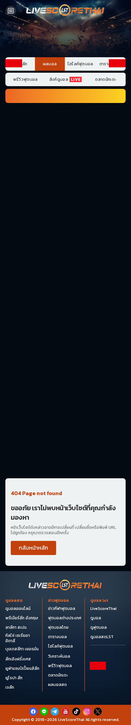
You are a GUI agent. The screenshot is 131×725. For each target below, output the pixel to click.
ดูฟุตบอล (98, 627)
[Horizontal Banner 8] (65, 252)
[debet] (65, 676)
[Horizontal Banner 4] (65, 199)
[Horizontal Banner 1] (65, 120)
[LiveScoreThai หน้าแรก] (65, 585)
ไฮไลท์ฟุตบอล (80, 64)
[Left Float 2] (13, 154)
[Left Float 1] (13, 97)
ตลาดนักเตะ (105, 79)
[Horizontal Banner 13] (65, 357)
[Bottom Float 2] (65, 699)
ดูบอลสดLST (102, 637)
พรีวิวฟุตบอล (25, 79)
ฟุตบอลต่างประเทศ (64, 618)
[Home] (65, 11)
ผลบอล (50, 64)
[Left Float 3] (13, 211)
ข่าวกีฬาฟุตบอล (61, 609)
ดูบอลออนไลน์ (18, 609)
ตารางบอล (57, 637)
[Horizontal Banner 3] (65, 173)
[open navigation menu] (10, 10)
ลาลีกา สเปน (16, 627)
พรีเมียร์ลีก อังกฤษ (21, 618)
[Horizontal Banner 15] (65, 410)
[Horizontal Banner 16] (65, 436)
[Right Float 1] (117, 97)
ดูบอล (95, 618)
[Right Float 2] (117, 154)
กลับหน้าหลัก (33, 548)
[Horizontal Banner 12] (65, 331)
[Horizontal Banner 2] (65, 147)
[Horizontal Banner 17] (65, 462)
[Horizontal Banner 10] (65, 304)
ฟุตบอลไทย (58, 627)
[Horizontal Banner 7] (65, 226)
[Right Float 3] (117, 211)
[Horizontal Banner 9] (65, 278)
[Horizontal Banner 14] (65, 383)
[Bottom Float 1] (65, 715)
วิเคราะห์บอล (59, 656)
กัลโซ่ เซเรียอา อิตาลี (17, 638)
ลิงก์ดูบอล (64, 79)
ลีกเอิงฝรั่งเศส (18, 659)
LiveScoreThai (103, 609)
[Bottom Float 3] (65, 687)
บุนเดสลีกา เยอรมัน (22, 649)
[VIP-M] (65, 38)
